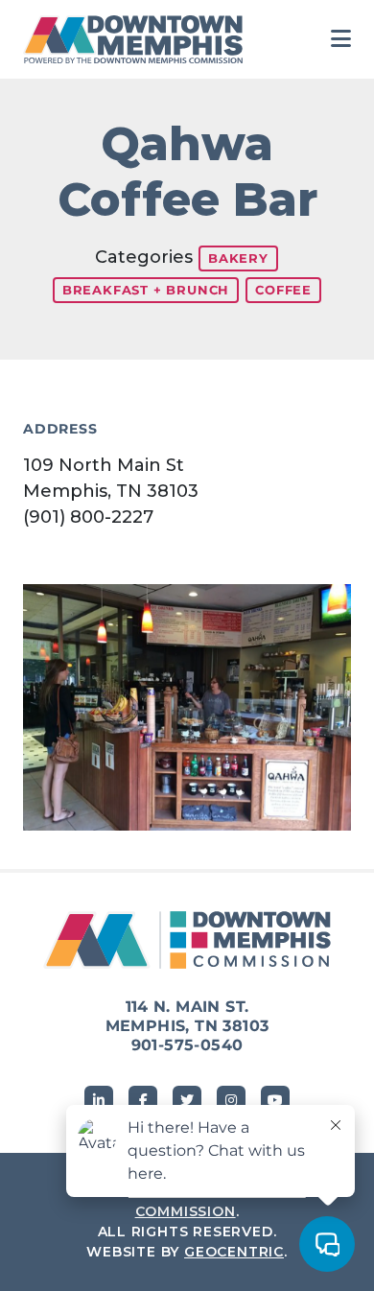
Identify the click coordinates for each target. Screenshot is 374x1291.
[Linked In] (98, 1100)
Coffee (283, 289)
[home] (138, 39)
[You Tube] (275, 1100)
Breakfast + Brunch (145, 289)
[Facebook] (143, 1100)
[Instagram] (231, 1100)
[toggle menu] (341, 39)
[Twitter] (187, 1100)
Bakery (238, 258)
